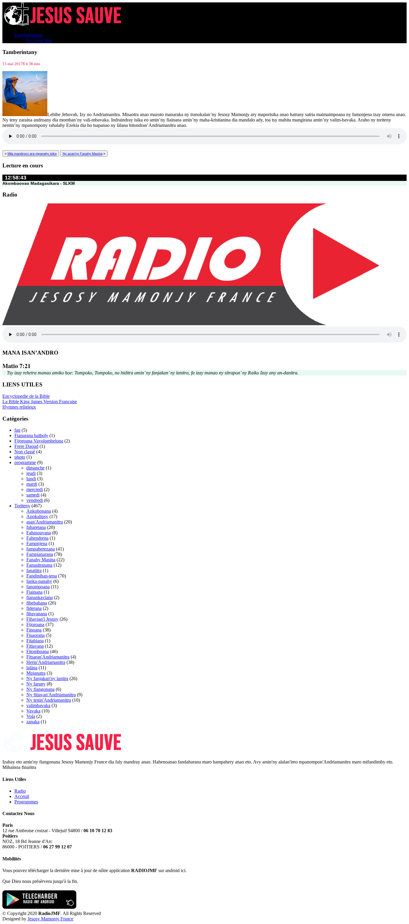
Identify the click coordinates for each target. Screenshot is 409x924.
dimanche (35, 467)
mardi (31, 484)
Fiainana (34, 592)
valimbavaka (38, 705)
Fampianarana (39, 554)
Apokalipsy (37, 516)
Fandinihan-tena (41, 575)
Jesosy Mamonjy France (50, 918)
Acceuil (21, 796)
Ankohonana (38, 511)
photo (19, 457)
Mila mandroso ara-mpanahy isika (32, 153)
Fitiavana (35, 646)
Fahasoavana (38, 532)
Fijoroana (35, 624)
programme (25, 462)
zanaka (33, 721)
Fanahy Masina (40, 559)
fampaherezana (40, 548)
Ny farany (36, 683)
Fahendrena (37, 538)
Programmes (26, 801)
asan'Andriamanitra (44, 521)
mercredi (34, 489)
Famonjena (36, 543)
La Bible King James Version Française (39, 401)
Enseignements (28, 35)
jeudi (31, 473)
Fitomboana (37, 651)
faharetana (36, 527)
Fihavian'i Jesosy (42, 619)
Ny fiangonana (40, 689)
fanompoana (38, 586)
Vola (30, 716)
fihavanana (36, 613)
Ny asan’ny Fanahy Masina (82, 153)
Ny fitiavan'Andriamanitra (51, 694)
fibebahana (36, 602)
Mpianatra (36, 673)
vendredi (34, 500)
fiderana (34, 608)
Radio (20, 791)
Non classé (24, 451)
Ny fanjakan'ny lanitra (47, 678)
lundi (31, 478)
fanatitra (34, 570)
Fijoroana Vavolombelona (38, 440)
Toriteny (22, 505)
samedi (33, 494)
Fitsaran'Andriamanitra (47, 656)
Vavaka (33, 710)
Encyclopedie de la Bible (26, 396)
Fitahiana (35, 640)
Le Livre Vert (39, 40)
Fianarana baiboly (31, 435)
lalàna (31, 667)
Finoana (34, 629)
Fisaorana (35, 635)
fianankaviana (39, 597)
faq (17, 430)
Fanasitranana (39, 565)
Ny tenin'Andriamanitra (48, 700)
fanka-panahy (39, 581)
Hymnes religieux (19, 407)
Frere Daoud (26, 446)
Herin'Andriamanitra (45, 662)
